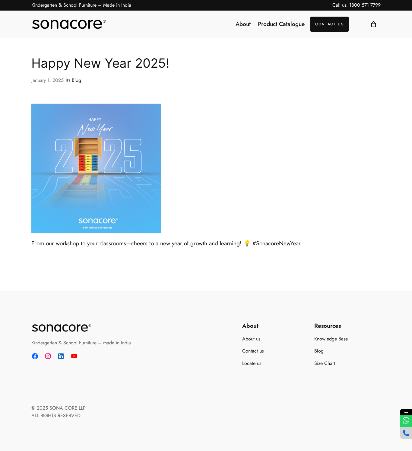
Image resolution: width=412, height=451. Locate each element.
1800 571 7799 (365, 5)
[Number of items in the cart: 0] (373, 24)
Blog (76, 80)
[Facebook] (35, 356)
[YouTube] (74, 356)
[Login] (357, 24)
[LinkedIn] (61, 356)
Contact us (329, 24)
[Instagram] (48, 356)
